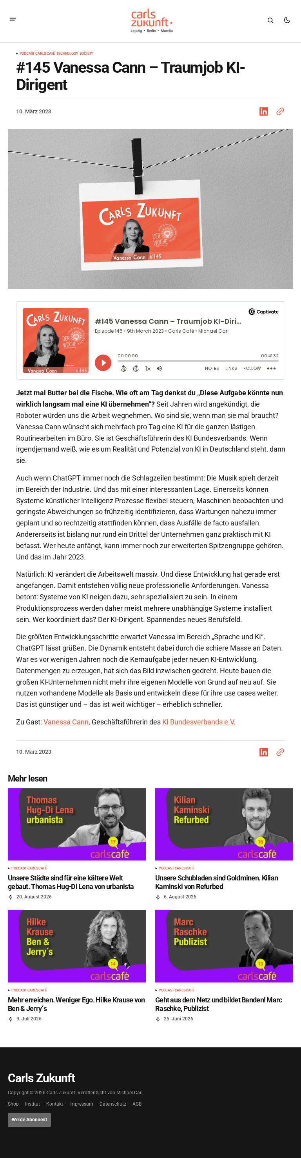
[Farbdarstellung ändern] (287, 20)
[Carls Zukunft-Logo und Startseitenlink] (150, 20)
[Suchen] (270, 20)
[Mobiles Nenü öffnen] (13, 20)
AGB (136, 1104)
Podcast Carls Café (37, 54)
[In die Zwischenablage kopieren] (278, 111)
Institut (32, 1104)
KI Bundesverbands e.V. (199, 722)
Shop (13, 1104)
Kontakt (54, 1104)
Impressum (81, 1104)
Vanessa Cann (66, 722)
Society (86, 54)
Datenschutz (113, 1104)
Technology (67, 54)
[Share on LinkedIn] (265, 111)
